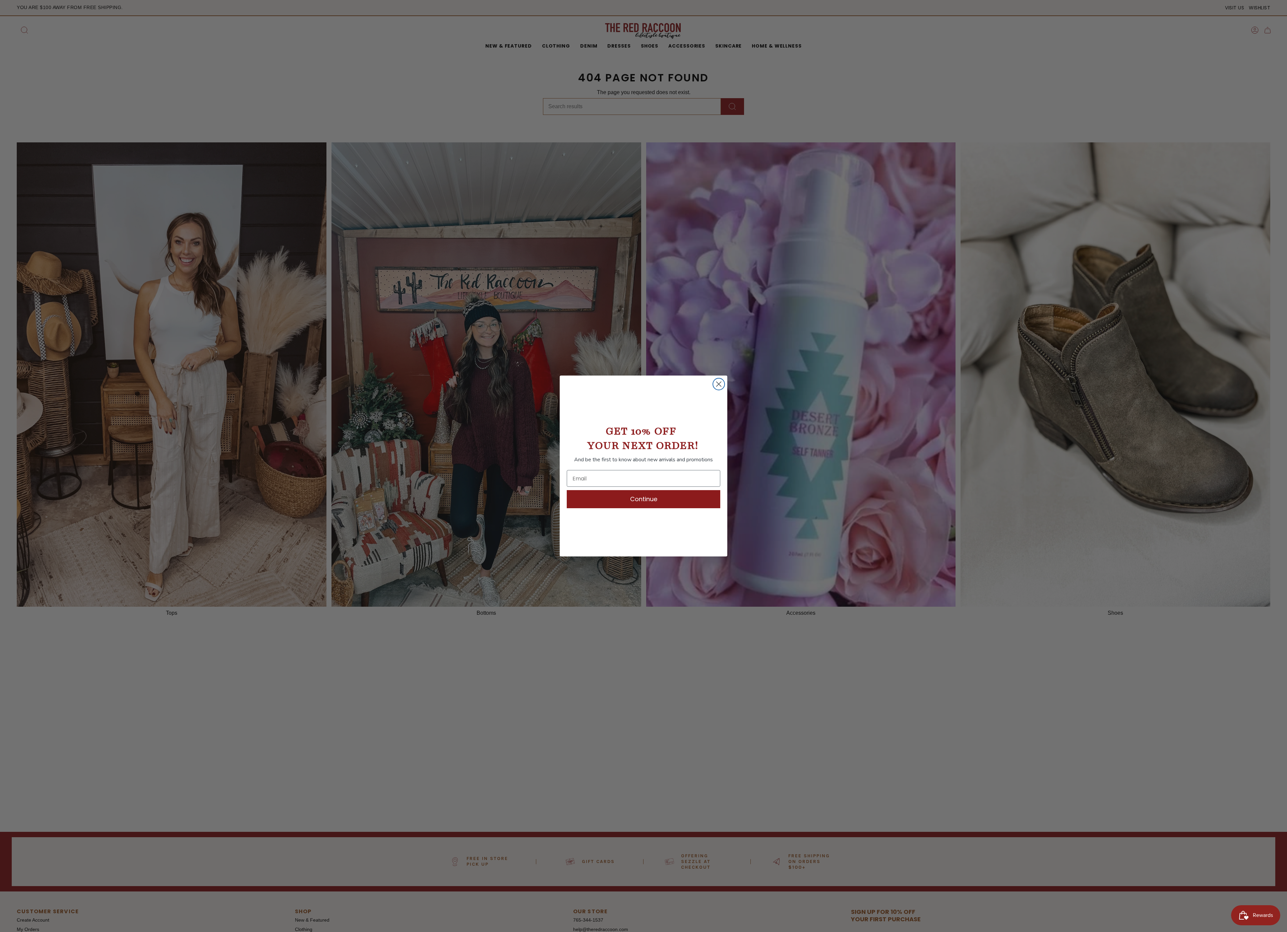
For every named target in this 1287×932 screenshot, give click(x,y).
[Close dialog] (719, 384)
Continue (643, 499)
